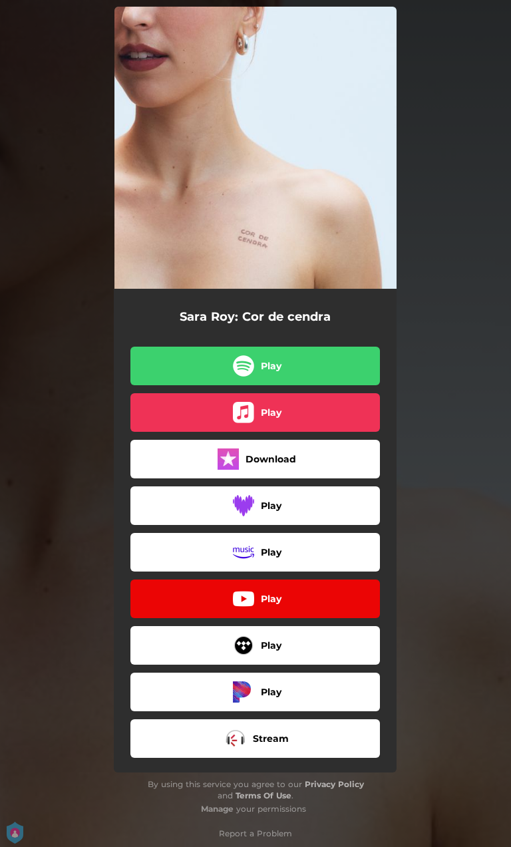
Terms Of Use (263, 795)
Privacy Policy (334, 784)
